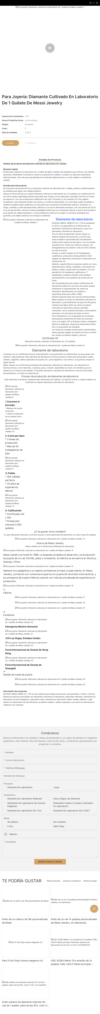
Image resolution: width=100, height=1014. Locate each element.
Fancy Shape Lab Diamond (66, 798)
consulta (10, 143)
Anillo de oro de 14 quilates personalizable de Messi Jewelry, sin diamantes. (74, 921)
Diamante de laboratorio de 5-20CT (71, 810)
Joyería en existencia (72, 881)
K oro (10, 826)
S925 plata (58, 826)
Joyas (56, 787)
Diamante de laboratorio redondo (24, 798)
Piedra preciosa (53, 881)
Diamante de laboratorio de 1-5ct (24, 810)
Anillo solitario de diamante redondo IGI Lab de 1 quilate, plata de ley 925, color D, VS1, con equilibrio (25, 1004)
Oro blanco (12, 822)
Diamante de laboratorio (74, 219)
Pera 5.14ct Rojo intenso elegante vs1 (22, 960)
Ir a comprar (30, 143)
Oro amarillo (59, 822)
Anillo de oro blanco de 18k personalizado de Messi (25, 921)
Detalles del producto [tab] (50, 159)
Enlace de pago (90, 881)
